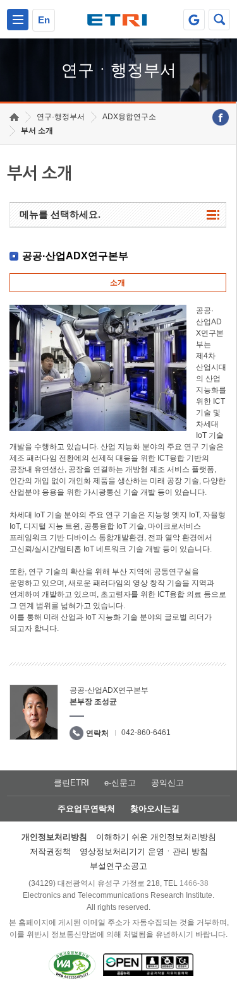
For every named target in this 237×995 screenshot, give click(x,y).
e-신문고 (120, 782)
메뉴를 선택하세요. (60, 214)
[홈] (14, 117)
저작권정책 (50, 851)
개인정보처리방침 (54, 837)
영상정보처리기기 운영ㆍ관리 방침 (144, 851)
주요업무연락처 (86, 808)
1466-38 (194, 883)
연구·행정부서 (61, 116)
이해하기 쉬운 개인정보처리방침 (156, 837)
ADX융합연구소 (129, 116)
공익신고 (167, 782)
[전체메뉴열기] (17, 19)
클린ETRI (71, 782)
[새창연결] (220, 117)
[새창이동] (194, 19)
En (44, 20)
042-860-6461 (146, 732)
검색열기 (219, 19)
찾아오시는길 (154, 808)
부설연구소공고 (118, 866)
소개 (117, 282)
